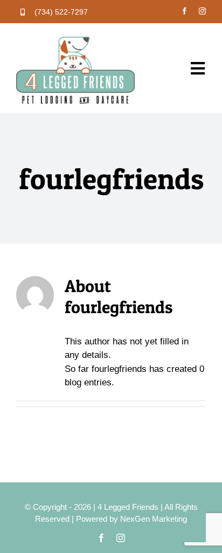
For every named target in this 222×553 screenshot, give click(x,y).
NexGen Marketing (153, 518)
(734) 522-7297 (61, 12)
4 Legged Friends (128, 506)
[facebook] (184, 11)
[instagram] (202, 11)
